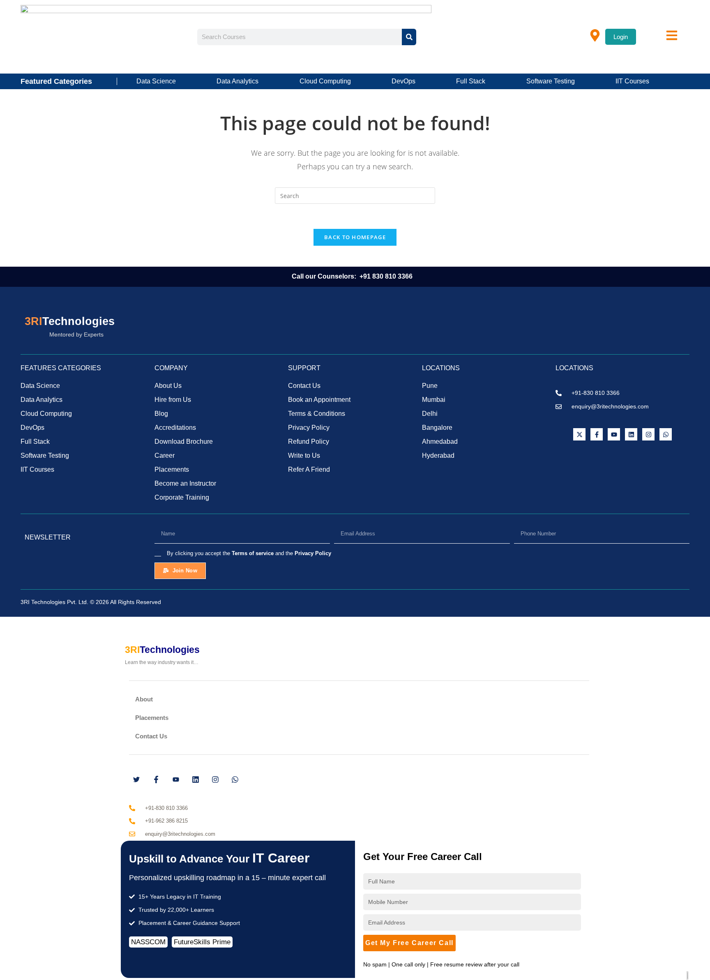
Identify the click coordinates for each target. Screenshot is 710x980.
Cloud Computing (325, 81)
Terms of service (253, 553)
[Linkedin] (631, 434)
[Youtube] (614, 434)
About (144, 699)
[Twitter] (136, 779)
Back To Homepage (355, 237)
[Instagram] (648, 434)
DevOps (403, 81)
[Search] (409, 37)
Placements (151, 717)
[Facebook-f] (596, 434)
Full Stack (470, 81)
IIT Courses (632, 81)
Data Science (156, 81)
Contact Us (151, 736)
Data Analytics (237, 81)
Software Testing (550, 81)
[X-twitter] (579, 434)
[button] (359, 699)
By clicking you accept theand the (249, 553)
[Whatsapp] (665, 434)
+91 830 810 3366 (387, 276)
